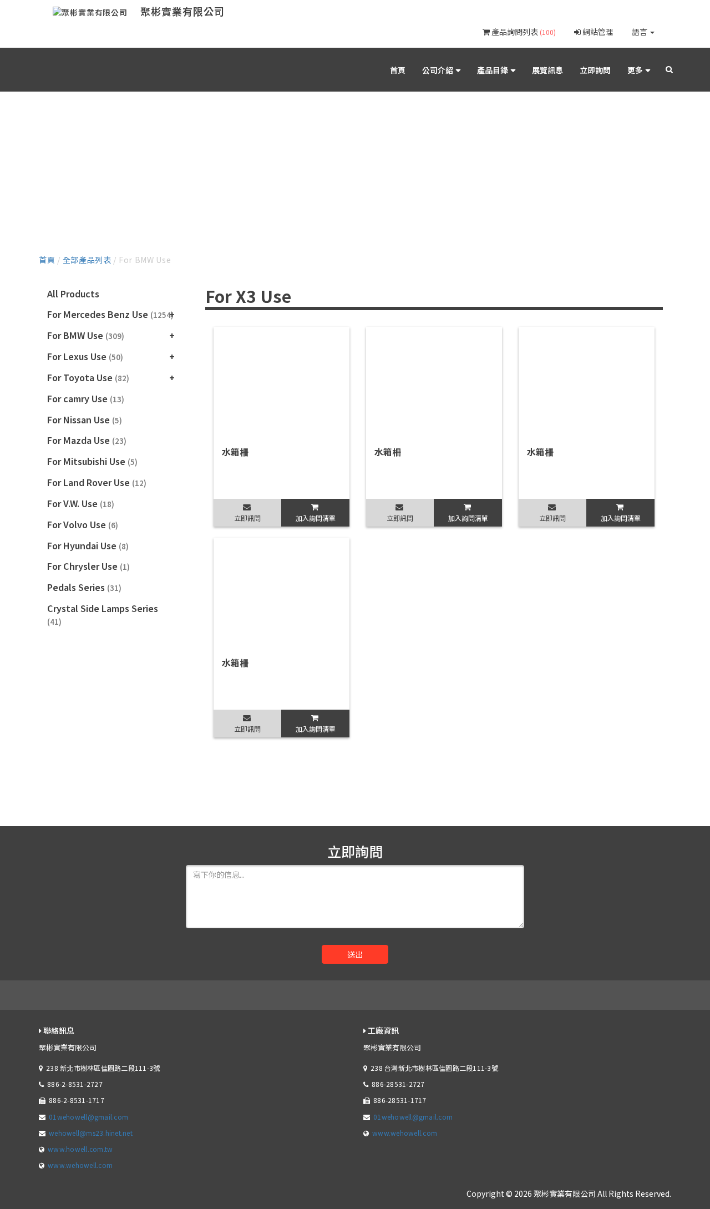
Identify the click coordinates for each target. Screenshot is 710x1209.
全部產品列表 (87, 259)
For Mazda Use (86, 440)
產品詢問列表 (523, 31)
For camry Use (85, 398)
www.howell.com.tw (80, 1149)
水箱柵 (235, 451)
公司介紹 (437, 69)
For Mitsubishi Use (92, 461)
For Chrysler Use (88, 566)
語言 (640, 31)
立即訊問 (247, 518)
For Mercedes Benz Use (110, 314)
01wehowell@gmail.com (88, 1116)
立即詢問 (595, 69)
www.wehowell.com (80, 1165)
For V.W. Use (80, 503)
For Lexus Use (85, 356)
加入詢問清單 (316, 518)
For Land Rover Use (96, 482)
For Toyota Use (88, 377)
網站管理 (597, 31)
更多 (635, 69)
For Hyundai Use (88, 545)
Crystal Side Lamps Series (102, 614)
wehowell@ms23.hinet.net (91, 1132)
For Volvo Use (82, 524)
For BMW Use (85, 335)
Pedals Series (84, 587)
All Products (73, 293)
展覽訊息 (547, 69)
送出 (355, 954)
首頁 (397, 69)
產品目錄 (492, 69)
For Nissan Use (84, 419)
